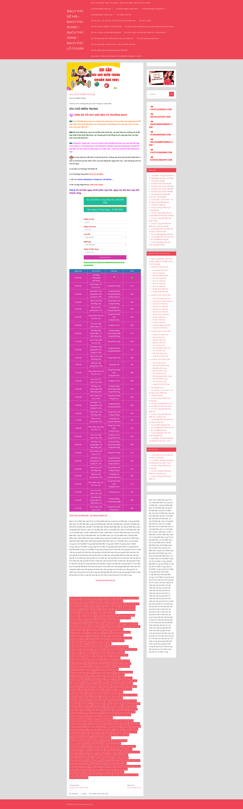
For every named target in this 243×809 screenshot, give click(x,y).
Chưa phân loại (156, 181)
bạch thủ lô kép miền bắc (162, 298)
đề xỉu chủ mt (107, 632)
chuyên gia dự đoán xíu (76, 629)
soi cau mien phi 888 (86, 703)
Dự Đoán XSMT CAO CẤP (122, 661)
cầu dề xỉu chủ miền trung (127, 606)
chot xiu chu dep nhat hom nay (79, 626)
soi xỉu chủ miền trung (76, 735)
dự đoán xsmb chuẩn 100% (126, 9)
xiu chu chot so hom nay (115, 746)
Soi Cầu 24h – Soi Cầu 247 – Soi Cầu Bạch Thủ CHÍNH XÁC (113, 21)
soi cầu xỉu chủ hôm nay (123, 715)
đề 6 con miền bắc (159, 284)
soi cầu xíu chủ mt (134, 723)
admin (85, 794)
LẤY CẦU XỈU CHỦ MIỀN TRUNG (79, 678)
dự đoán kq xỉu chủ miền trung (114, 635)
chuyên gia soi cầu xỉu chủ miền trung (112, 629)
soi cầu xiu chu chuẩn (94, 715)
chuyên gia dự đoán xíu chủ (92, 629)
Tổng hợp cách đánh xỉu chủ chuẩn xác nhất (114, 740)
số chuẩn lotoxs (106, 686)
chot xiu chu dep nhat (131, 624)
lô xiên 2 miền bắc (159, 317)
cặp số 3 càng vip (159, 273)
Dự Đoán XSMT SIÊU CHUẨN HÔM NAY (97, 663)
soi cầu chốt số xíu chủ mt (115, 692)
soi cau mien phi (74, 703)
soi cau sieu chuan (82, 709)
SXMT (94, 735)
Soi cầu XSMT (119, 729)
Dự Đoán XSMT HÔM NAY (77, 663)
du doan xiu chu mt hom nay (113, 649)
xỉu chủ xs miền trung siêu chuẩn (79, 775)
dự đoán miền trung (75, 641)
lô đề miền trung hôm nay (121, 681)
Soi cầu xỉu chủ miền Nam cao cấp (79, 718)
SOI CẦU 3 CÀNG (145, 21)
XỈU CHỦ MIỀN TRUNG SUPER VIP (116, 763)
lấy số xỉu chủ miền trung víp (78, 681)
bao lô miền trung (159, 363)
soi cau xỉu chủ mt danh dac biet (94, 726)
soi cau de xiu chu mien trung (128, 695)
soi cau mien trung (98, 703)
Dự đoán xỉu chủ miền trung (116, 641)
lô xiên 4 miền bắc (159, 322)
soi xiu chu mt (88, 735)
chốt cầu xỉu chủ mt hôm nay (95, 621)
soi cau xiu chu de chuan (108, 715)
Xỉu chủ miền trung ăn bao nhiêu (130, 752)
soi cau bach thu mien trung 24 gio (96, 692)
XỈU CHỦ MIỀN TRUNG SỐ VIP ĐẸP (96, 763)
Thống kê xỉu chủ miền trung (120, 735)
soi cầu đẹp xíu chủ (75, 698)
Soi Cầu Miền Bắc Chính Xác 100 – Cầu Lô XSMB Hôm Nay (113, 44)
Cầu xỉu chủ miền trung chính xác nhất (106, 615)
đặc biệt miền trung (160, 368)
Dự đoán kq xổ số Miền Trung (78, 638)
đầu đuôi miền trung (160, 379)
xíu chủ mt (73, 769)
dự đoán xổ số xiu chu (76, 658)
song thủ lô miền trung (161, 384)
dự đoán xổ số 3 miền (87, 652)
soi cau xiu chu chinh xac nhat (78, 715)
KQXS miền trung (119, 675)
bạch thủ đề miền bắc (160, 276)
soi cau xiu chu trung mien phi (78, 729)
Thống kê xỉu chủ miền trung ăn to (79, 738)
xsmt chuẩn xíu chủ (132, 775)
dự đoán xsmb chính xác (101, 9)
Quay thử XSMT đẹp (75, 686)
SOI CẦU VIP (108, 709)
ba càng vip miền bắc (160, 270)
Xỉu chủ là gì (86, 749)
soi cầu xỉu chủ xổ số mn (105, 580)
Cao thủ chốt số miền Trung (78, 606)
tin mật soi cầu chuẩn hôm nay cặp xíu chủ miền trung (85, 740)
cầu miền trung (74, 612)
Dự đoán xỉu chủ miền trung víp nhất (80, 649)
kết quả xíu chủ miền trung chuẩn (103, 672)
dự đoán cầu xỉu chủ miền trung (121, 632)
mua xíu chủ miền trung (115, 683)
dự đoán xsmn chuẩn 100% (153, 9)
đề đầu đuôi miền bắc (160, 289)
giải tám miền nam (159, 343)
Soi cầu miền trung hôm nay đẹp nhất (80, 706)
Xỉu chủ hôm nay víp (75, 749)
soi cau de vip (96, 695)
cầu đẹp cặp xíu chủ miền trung (90, 609)
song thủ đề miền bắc (160, 292)
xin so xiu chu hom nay (76, 743)
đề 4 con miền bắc (159, 281)
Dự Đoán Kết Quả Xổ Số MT (96, 635)
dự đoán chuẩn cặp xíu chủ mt (78, 635)
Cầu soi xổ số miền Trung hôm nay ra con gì (82, 615)
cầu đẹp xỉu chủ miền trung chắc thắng (124, 609)
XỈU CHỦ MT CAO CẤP (83, 769)
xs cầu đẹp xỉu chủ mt (119, 775)
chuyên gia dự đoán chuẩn (111, 626)
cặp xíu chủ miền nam (160, 335)
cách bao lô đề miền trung (98, 601)
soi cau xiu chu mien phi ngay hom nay (101, 718)
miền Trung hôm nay (76, 683)
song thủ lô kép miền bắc (162, 325)
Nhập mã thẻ (89, 219)
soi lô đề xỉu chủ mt (131, 732)
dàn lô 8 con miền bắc (160, 312)
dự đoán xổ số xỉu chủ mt (97, 661)
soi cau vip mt (133, 709)
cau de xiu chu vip (75, 609)
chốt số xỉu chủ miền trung (116, 624)
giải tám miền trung (160, 371)
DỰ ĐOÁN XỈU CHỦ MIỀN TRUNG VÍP (117, 646)
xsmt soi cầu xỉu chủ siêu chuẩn (79, 778)
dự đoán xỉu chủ (87, 641)
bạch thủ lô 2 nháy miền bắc (163, 301)
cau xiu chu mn (74, 618)
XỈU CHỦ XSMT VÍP (95, 775)
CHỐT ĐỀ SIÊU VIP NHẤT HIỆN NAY (80, 624)
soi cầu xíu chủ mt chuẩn (77, 726)
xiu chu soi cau (103, 772)
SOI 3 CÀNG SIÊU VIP (86, 689)
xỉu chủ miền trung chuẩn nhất (78, 760)
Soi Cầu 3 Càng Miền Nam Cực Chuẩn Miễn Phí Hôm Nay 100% (149, 27)
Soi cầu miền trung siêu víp (100, 706)
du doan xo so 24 (75, 652)
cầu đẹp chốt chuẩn (106, 609)
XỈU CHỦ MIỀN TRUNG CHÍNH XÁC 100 (81, 758)
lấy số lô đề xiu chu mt (125, 678)
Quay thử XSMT (127, 683)
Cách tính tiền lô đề (119, 604)
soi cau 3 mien (121, 689)
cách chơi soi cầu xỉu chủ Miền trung (103, 604)
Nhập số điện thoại (91, 249)
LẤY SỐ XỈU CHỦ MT (93, 681)
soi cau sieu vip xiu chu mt (96, 709)
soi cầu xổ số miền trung (107, 729)
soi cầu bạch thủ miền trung (78, 692)
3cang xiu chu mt (74, 598)
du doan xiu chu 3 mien (100, 641)
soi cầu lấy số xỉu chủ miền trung (100, 701)
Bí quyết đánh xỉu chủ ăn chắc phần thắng (126, 598)
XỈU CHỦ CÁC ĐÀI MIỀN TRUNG (111, 743)
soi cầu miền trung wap (129, 706)
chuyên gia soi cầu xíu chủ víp (78, 632)
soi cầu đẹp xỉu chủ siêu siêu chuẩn (80, 701)
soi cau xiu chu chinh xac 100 (127, 712)
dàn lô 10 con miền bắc (161, 314)
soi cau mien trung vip (115, 706)
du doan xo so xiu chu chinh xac (111, 658)
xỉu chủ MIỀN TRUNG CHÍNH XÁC (118, 755)
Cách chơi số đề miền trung (114, 601)
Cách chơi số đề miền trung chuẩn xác (80, 604)
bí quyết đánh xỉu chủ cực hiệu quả (80, 601)
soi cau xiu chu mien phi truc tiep (107, 721)
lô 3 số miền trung (159, 373)
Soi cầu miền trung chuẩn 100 (131, 703)
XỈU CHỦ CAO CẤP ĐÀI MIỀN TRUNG (80, 746)
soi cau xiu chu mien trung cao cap (79, 723)
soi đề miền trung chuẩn (96, 732)
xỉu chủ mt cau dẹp (96, 769)
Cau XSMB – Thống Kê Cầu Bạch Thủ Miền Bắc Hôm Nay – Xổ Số (116, 56)
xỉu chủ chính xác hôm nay (99, 746)
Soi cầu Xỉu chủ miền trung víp (119, 723)
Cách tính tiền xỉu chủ (133, 604)
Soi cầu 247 (112, 689)
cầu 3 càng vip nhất (92, 606)
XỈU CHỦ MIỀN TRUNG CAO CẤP (98, 755)
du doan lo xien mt (126, 638)
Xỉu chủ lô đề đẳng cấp (111, 749)
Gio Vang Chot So (124, 15)
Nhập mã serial (90, 227)
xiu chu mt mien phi (121, 769)
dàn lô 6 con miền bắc (160, 309)
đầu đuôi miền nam (160, 353)
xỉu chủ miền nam (75, 752)
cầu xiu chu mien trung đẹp (126, 615)
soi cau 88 (128, 689)
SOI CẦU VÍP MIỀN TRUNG (120, 709)
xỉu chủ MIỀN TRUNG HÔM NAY (112, 760)
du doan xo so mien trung (117, 652)
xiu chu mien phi (102, 752)
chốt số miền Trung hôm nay (99, 624)
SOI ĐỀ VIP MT (108, 732)
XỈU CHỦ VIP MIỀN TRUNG (116, 772)
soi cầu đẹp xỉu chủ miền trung (90, 698)
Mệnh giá (87, 242)
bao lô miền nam (159, 337)
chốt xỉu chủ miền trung (95, 626)
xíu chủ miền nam (159, 351)
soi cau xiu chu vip (93, 729)
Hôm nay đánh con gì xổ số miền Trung (102, 666)
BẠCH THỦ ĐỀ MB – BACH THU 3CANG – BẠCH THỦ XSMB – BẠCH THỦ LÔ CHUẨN (120, 3)
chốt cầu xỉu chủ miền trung (78, 621)
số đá (134, 686)
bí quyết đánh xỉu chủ (107, 598)
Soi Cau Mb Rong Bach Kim (148, 38)
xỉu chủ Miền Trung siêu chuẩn (131, 760)
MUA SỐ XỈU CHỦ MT (101, 683)
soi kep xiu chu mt (119, 732)
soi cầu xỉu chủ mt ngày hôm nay (131, 726)
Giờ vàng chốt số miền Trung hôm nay (120, 663)
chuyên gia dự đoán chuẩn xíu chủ (130, 626)
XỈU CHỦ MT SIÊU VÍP (92, 772)
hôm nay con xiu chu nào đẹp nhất (80, 666)
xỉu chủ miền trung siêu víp (77, 763)
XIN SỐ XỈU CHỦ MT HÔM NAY (92, 743)
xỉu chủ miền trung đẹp (95, 760)
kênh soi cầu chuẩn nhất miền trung (108, 669)
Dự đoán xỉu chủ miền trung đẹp (79, 644)
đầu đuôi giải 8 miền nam (162, 348)
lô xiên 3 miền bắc (159, 320)
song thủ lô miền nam (160, 356)
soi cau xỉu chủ (86, 712)
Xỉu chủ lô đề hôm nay (125, 749)
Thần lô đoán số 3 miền (104, 735)
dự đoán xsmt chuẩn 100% (101, 15)
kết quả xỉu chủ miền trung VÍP (123, 672)
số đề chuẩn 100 (74, 689)
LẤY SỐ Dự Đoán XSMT (111, 678)
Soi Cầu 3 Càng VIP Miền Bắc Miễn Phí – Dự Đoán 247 (145, 32)
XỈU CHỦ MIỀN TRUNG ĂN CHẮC (79, 755)
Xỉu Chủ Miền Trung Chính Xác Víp (102, 758)
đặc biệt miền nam (159, 340)
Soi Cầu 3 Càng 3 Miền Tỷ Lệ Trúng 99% (106, 27)
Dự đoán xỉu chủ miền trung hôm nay (100, 644)
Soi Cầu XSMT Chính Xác (131, 729)
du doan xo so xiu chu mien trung (79, 661)
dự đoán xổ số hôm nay (101, 652)
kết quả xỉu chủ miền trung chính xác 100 (81, 672)
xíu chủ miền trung (114, 752)
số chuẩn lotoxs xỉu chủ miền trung (122, 686)
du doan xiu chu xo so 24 (129, 649)
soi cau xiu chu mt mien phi (112, 726)
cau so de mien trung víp (87, 612)
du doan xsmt (110, 661)
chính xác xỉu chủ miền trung (122, 618)
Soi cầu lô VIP (132, 701)
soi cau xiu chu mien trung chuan (100, 723)
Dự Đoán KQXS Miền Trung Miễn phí (98, 638)
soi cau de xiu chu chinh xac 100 (110, 695)
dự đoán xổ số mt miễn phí (120, 655)
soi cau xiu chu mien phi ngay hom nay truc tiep (83, 721)
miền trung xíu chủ (88, 683)
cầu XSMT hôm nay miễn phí (104, 618)
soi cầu (105, 689)
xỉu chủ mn (137, 766)
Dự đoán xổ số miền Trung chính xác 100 (81, 655)
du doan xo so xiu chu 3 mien (92, 658)
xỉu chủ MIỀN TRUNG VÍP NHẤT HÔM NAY (120, 766)
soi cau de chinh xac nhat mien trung (80, 695)
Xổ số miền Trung (107, 775)
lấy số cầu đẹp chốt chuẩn (96, 678)
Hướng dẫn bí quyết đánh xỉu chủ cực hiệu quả (83, 669)
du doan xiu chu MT (97, 649)
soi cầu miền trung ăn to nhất (113, 703)
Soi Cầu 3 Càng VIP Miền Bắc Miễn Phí (106, 32)
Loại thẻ (87, 234)
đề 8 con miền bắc (159, 286)
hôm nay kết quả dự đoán (121, 666)
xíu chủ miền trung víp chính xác (79, 766)
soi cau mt (73, 709)
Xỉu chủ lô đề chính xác (97, 749)
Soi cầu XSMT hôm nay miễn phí (79, 732)
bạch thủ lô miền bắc (160, 304)
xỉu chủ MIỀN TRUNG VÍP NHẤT (98, 766)
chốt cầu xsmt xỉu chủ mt (112, 621)
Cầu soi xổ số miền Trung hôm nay (105, 612)
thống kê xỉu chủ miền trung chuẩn (100, 738)
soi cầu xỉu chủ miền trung (125, 721)
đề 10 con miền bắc (159, 278)
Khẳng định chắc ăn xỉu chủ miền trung (81, 675)
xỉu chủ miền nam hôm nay (89, 752)
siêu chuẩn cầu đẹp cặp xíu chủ (91, 686)
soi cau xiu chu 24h (96, 712)
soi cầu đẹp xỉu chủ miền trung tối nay (111, 698)
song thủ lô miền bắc (160, 328)
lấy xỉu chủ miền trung (106, 681)
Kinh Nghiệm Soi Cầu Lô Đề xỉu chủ (103, 675)
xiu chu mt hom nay (108, 769)
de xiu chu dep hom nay (94, 632)
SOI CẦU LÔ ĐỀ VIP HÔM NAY (119, 701)
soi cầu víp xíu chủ (75, 712)
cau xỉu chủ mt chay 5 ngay (87, 618)
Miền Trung (133, 681)
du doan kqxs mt (114, 638)
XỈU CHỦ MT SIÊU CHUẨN (77, 772)
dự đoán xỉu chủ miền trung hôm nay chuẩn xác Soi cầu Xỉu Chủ (88, 646)
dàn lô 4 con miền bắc (160, 306)
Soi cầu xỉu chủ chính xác (110, 712)
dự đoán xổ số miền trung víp (102, 655)
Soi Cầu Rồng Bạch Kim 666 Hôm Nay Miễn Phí (109, 50)
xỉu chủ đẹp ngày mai (129, 746)
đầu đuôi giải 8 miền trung (162, 376)
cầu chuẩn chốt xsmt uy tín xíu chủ (109, 606)
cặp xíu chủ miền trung (161, 365)
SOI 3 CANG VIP (97, 689)
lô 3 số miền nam (159, 345)
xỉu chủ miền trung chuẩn (121, 758)
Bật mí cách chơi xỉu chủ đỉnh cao (90, 598)
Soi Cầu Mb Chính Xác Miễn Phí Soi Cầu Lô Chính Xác (112, 38)
